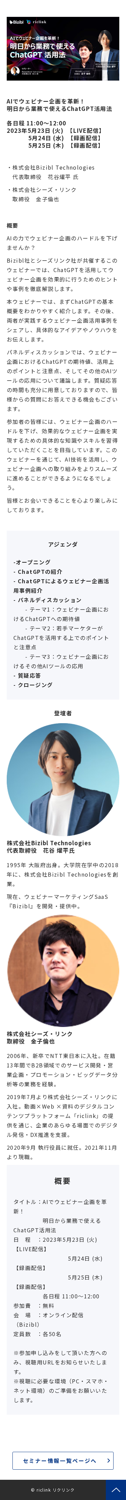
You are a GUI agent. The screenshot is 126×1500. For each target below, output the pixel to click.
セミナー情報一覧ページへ (60, 1461)
